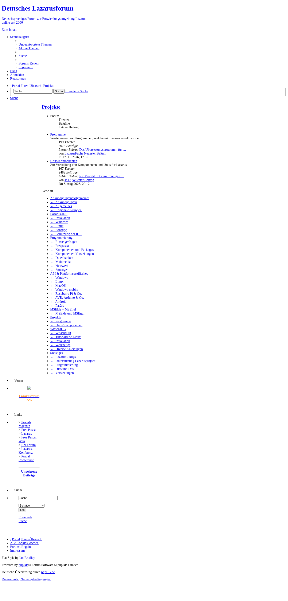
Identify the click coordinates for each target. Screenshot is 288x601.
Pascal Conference (26, 458)
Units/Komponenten (63, 161)
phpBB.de (48, 572)
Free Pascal (28, 430)
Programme (58, 134)
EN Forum (28, 445)
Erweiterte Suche (25, 519)
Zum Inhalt (9, 29)
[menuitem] (35, 44)
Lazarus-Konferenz (26, 450)
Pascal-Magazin (25, 424)
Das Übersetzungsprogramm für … (102, 149)
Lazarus (26, 433)
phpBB (23, 565)
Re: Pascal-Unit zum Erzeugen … (101, 176)
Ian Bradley (27, 557)
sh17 (68, 180)
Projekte (51, 107)
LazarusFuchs (74, 153)
